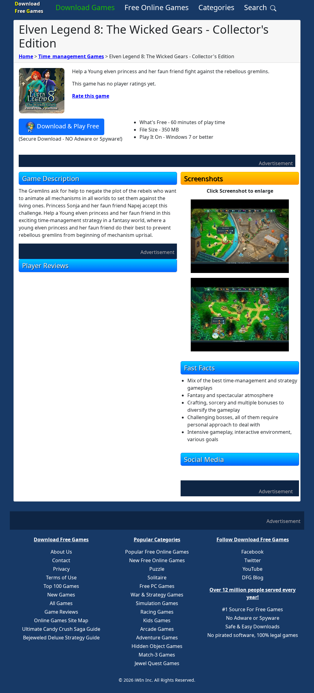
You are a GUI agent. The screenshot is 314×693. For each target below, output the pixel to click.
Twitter (252, 560)
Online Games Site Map (61, 620)
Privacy (61, 569)
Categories (216, 7)
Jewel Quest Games (157, 663)
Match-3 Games (157, 654)
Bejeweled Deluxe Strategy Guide (61, 637)
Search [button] (256, 7)
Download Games (85, 7)
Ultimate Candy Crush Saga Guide (61, 629)
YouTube (252, 569)
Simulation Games (157, 603)
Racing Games (157, 611)
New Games (61, 594)
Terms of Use (61, 577)
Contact (61, 560)
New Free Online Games (157, 560)
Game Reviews (61, 611)
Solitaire (157, 577)
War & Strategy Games (157, 594)
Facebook (252, 551)
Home (26, 56)
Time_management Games (71, 56)
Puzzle (156, 569)
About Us (61, 551)
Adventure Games (157, 637)
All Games (61, 603)
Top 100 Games (61, 586)
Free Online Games (156, 7)
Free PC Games (157, 586)
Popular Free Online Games (157, 551)
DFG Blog (252, 577)
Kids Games (156, 620)
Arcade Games (157, 629)
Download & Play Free (68, 126)
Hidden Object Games (157, 646)
